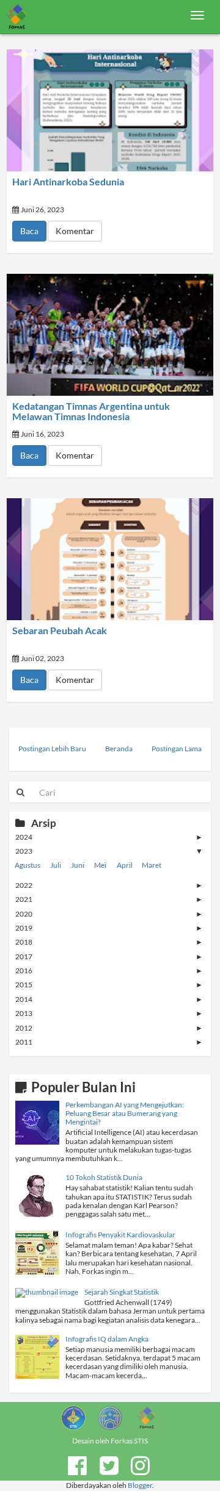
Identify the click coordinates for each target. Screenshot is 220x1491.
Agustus (27, 865)
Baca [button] (29, 231)
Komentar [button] (75, 231)
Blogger (140, 1485)
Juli (55, 865)
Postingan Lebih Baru (52, 748)
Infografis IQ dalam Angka (106, 1338)
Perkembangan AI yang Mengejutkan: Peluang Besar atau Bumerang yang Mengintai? (124, 1113)
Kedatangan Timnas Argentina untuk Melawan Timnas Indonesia (91, 411)
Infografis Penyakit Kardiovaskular (120, 1234)
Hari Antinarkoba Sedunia (68, 181)
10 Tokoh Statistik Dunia (103, 1177)
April (125, 865)
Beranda (119, 748)
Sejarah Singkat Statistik (121, 1291)
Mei (100, 865)
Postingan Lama (177, 748)
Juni (77, 865)
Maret (151, 865)
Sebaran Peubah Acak (59, 630)
